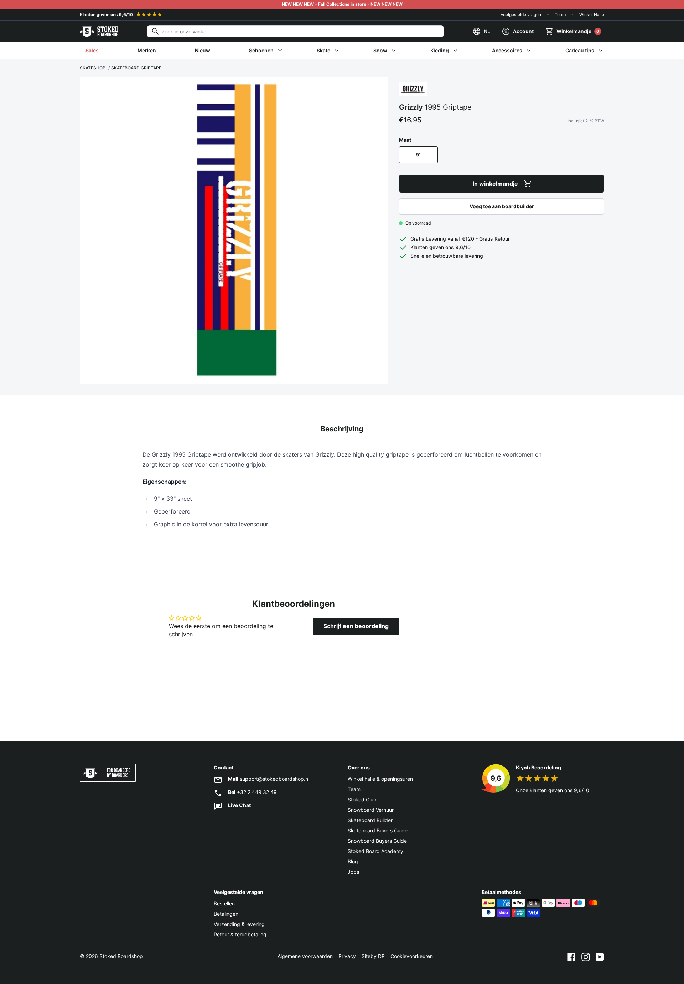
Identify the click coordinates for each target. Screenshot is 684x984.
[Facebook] (571, 956)
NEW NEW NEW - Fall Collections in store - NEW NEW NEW (342, 4)
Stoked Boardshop (121, 956)
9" (418, 154)
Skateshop (92, 67)
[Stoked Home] (99, 31)
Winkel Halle (591, 14)
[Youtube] (600, 956)
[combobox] (295, 31)
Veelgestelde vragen (521, 14)
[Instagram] (585, 956)
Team (560, 14)
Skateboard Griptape (136, 67)
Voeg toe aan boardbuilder (502, 206)
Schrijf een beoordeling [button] (356, 626)
